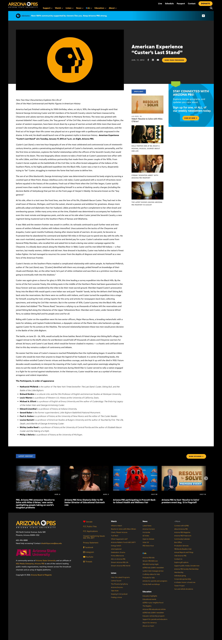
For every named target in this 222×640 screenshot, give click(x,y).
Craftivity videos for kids (151, 574)
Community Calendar (182, 539)
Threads (88, 561)
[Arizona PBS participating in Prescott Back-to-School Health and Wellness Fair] (135, 467)
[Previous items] (16, 478)
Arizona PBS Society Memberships (186, 569)
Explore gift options (181, 562)
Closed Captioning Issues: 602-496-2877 (94, 537)
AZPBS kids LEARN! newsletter (153, 568)
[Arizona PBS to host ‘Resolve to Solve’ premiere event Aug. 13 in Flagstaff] (184, 467)
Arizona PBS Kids (148, 558)
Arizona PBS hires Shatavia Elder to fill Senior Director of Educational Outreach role (84, 502)
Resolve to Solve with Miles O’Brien (123, 529)
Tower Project (179, 586)
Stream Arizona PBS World (120, 566)
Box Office (178, 542)
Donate (89, 521)
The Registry (147, 606)
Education (147, 591)
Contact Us (178, 559)
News (145, 521)
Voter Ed (146, 542)
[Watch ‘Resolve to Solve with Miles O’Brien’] (147, 97)
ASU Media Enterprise (25, 564)
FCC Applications (90, 531)
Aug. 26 (137, 116)
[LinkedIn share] (154, 60)
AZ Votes (146, 536)
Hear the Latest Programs (120, 577)
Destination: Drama (118, 552)
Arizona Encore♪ (117, 587)
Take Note (114, 591)
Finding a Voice (116, 597)
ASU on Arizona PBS (118, 559)
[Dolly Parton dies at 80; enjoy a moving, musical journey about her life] (147, 126)
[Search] (210, 8)
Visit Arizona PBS (180, 556)
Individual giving (180, 576)
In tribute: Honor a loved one (184, 582)
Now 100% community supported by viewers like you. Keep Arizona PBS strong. (69, 15)
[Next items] (206, 478)
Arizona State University (46, 560)
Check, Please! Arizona (119, 532)
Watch (114, 521)
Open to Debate (148, 539)
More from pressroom (174, 60)
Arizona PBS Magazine (182, 532)
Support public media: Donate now (186, 566)
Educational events (149, 599)
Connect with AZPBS (181, 526)
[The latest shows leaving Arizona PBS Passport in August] (147, 183)
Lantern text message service (153, 571)
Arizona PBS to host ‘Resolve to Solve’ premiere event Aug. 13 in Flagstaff (180, 501)
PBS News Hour (148, 546)
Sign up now (190, 118)
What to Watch (116, 526)
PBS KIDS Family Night (150, 564)
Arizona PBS (39, 564)
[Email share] (159, 60)
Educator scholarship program (154, 616)
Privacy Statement (90, 542)
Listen (113, 573)
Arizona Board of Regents (41, 575)
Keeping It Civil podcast (119, 594)
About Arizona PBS (181, 529)
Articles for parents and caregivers (155, 581)
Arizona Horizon (149, 529)
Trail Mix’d (114, 536)
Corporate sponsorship (182, 579)
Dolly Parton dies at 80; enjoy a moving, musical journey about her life (146, 148)
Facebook (88, 547)
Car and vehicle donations (183, 589)
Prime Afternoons (117, 556)
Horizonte (146, 532)
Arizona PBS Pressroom (182, 536)
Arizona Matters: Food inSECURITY (123, 542)
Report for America (150, 623)
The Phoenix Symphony (119, 584)
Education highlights (150, 596)
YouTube (89, 557)
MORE (195, 456)
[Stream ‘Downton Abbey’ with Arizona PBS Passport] (147, 156)
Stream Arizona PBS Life (119, 562)
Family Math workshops (151, 584)
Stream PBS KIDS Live (150, 561)
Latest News (147, 526)
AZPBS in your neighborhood (153, 603)
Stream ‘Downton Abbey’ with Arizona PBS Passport (145, 176)
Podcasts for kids (149, 578)
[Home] (23, 5)
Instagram (89, 552)
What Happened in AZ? (119, 539)
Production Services (181, 546)
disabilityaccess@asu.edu (51, 543)
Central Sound (116, 581)
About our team (148, 626)
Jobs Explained (116, 549)
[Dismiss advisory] (203, 16)
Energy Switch (116, 546)
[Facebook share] (149, 60)
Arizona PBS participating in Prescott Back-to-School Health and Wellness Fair (134, 501)
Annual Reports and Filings (183, 552)
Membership (178, 572)
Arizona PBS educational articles (154, 609)
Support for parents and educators (155, 619)
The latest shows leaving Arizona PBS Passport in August (147, 203)
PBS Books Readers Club (182, 549)
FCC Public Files (90, 526)
